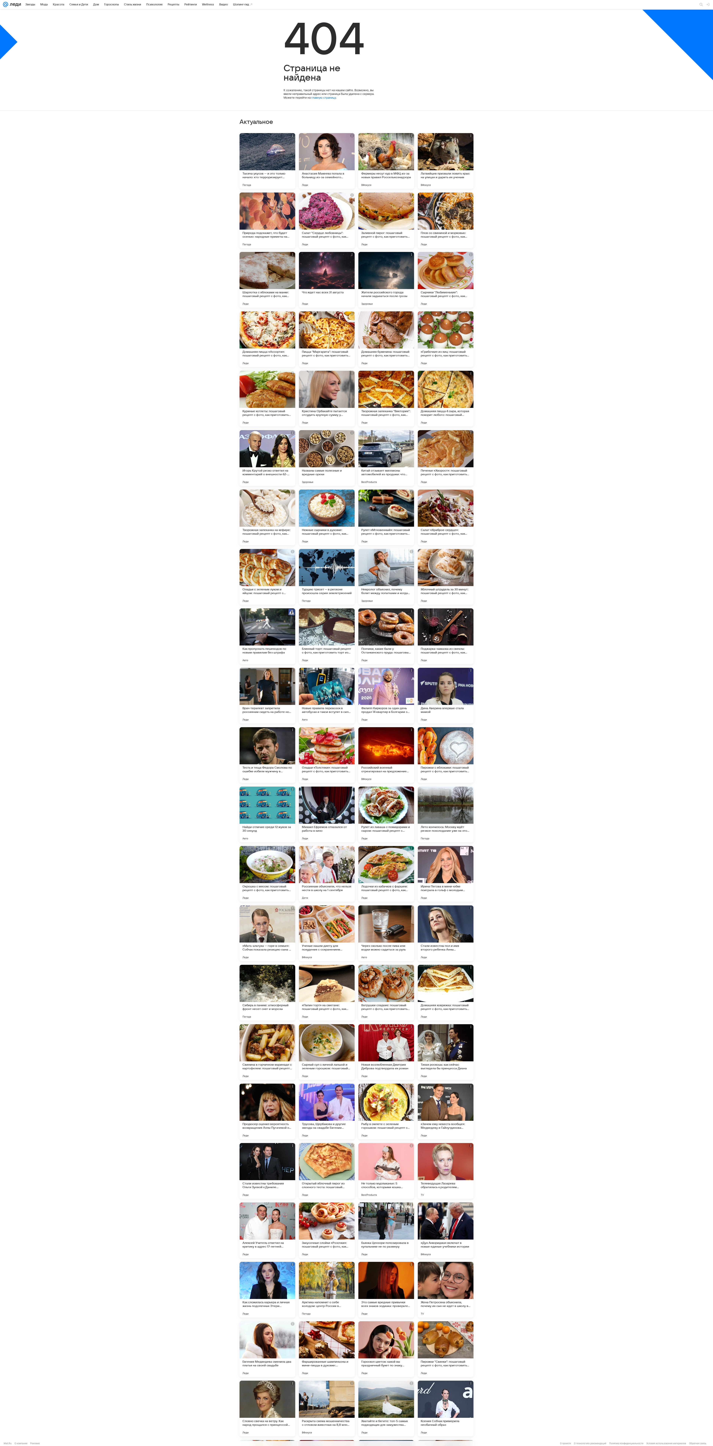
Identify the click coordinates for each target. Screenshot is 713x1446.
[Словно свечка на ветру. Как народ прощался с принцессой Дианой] (267, 1408)
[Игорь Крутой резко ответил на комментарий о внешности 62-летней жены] (267, 458)
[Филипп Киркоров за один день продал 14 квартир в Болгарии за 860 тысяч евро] (386, 695)
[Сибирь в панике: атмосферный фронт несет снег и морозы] (267, 992)
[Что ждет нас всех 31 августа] (327, 280)
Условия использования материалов (666, 1443)
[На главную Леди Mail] (14, 4)
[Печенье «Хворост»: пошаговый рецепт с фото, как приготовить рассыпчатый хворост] (445, 458)
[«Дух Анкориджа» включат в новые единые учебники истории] (445, 1230)
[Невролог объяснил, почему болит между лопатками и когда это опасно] (386, 577)
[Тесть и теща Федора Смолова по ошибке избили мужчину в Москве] (267, 755)
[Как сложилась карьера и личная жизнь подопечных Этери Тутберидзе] (267, 1290)
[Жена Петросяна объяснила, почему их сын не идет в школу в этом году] (445, 1290)
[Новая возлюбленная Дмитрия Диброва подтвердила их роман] (386, 1052)
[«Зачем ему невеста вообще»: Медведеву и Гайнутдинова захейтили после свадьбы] (445, 1111)
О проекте (565, 1443)
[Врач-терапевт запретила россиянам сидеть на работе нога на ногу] (267, 695)
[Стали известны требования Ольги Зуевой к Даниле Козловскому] (267, 1171)
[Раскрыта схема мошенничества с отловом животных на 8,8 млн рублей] (327, 1408)
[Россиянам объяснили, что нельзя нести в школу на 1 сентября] (327, 874)
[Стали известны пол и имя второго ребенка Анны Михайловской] (445, 933)
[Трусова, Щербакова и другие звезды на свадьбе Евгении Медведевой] (327, 1111)
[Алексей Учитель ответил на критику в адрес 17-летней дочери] (267, 1230)
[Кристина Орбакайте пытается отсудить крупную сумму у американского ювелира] (327, 398)
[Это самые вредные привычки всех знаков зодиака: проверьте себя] (386, 1290)
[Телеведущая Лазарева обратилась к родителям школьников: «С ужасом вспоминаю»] (445, 1171)
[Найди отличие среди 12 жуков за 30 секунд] (267, 814)
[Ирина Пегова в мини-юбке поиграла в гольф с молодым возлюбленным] (445, 874)
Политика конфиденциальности (626, 1443)
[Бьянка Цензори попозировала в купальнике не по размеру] (386, 1230)
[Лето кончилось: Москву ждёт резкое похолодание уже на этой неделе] (445, 814)
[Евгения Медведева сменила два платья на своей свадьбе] (267, 1349)
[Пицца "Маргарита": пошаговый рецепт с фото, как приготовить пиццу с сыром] (327, 339)
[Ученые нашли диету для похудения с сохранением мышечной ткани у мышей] (327, 933)
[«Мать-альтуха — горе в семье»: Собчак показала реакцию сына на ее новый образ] (267, 933)
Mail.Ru (8, 1443)
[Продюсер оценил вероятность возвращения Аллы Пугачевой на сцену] (267, 1111)
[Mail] (5, 4)
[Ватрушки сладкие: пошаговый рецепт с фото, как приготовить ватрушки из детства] (386, 992)
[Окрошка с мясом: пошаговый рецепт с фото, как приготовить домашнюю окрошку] (267, 874)
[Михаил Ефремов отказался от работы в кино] (327, 814)
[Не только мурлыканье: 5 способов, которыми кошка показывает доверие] (386, 1171)
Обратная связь (697, 1443)
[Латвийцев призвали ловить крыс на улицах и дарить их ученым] (445, 161)
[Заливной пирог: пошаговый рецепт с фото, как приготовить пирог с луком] (386, 220)
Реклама (35, 1443)
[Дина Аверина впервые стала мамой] (445, 695)
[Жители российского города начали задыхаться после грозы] (386, 280)
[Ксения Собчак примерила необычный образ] (445, 1408)
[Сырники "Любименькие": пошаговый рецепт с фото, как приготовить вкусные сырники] (445, 280)
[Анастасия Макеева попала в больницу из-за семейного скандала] (327, 161)
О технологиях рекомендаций (590, 1443)
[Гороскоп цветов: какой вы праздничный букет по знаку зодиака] (386, 1349)
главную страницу (323, 97)
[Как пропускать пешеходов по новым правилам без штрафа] (267, 636)
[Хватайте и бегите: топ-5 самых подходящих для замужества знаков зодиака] (386, 1408)
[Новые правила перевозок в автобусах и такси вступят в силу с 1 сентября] (327, 695)
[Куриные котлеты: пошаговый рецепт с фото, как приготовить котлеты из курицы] (267, 398)
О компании (20, 1443)
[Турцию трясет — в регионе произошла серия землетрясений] (327, 577)
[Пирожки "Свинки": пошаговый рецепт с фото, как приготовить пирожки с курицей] (445, 1349)
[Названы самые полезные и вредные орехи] (327, 458)
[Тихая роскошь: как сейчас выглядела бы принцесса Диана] (445, 1052)
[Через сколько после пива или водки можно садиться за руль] (386, 933)
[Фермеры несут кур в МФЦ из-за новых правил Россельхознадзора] (386, 161)
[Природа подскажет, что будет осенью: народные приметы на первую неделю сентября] (267, 220)
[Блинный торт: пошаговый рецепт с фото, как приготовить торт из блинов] (327, 636)
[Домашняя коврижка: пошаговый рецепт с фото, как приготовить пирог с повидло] (445, 992)
